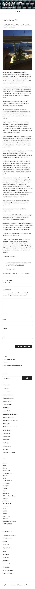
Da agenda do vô (7, 480)
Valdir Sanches (7, 446)
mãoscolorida (6, 564)
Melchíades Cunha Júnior (10, 427)
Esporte (5, 488)
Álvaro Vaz (6, 545)
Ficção (4, 490)
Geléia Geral (6, 493)
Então (4, 551)
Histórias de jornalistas (9, 496)
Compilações (6, 470)
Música (5, 511)
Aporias (5, 541)
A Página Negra (7, 538)
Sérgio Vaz (6, 443)
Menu (18, 11)
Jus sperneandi (7, 503)
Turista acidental (7, 523)
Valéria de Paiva (7, 573)
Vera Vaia (15, 273)
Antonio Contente (8, 395)
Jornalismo (6, 501)
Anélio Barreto (7, 392)
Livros (4, 508)
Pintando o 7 (6, 567)
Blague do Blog (7, 548)
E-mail (5, 328)
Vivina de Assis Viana (9, 452)
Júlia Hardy (6, 557)
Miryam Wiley (6, 430)
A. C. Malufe (6, 388)
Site (4, 337)
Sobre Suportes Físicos (9, 521)
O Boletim (11, 265)
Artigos (5, 465)
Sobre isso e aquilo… (8, 570)
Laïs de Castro (7, 411)
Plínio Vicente (7, 436)
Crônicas (27, 273)
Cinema (5, 468)
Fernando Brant (7, 401)
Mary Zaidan (6, 423)
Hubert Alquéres (7, 404)
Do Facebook (6, 483)
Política (5, 513)
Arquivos (5, 463)
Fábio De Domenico (8, 398)
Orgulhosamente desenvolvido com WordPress (16, 585)
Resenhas (5, 518)
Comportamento (7, 473)
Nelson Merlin (7, 433)
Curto (4, 478)
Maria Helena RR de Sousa (10, 420)
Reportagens (6, 516)
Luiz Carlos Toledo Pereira (10, 414)
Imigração (5, 498)
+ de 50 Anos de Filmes (9, 535)
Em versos (6, 485)
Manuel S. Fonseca (8, 417)
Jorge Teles (6, 407)
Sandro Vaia (6, 439)
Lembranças (6, 506)
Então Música (6, 554)
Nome (5, 319)
